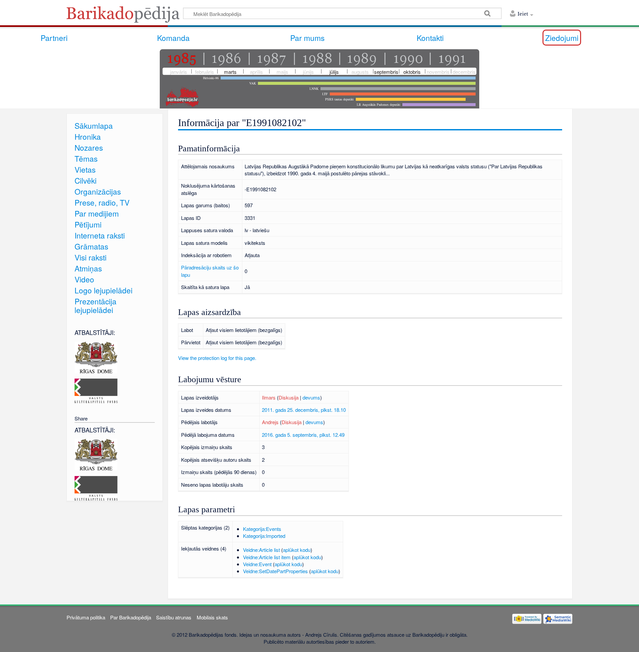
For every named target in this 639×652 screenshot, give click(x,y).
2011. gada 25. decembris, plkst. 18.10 (304, 409)
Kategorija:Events (262, 528)
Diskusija (289, 397)
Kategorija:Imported (264, 535)
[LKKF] (96, 390)
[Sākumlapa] (125, 16)
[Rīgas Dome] (96, 356)
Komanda (173, 37)
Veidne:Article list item (267, 557)
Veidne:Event (257, 564)
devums (311, 397)
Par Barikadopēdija (130, 617)
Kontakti (430, 37)
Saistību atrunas (173, 617)
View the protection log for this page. (217, 357)
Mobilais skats (212, 617)
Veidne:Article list (261, 549)
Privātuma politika (86, 617)
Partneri (54, 37)
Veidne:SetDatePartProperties (275, 571)
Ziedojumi (561, 37)
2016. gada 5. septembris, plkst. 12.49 (303, 434)
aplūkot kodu (297, 549)
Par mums (307, 37)
